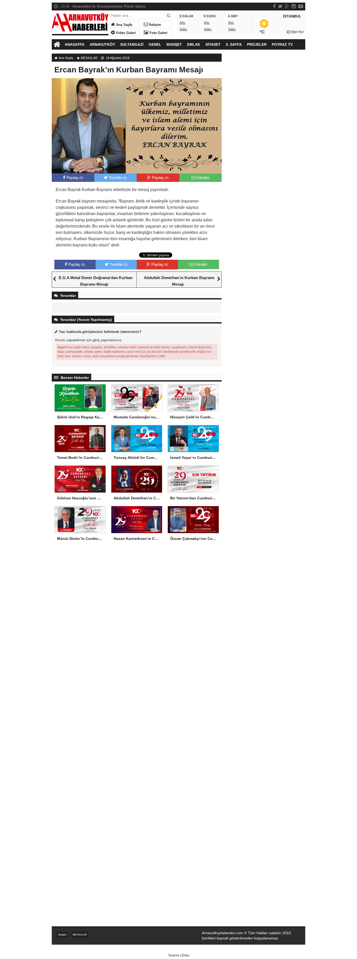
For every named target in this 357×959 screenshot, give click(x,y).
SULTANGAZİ (131, 44)
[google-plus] (287, 6)
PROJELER (257, 44)
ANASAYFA (74, 44)
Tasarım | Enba (178, 955)
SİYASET (213, 44)
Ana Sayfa (123, 25)
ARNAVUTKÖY (102, 44)
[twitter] (280, 6)
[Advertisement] (266, 142)
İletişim (154, 25)
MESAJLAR (89, 58)
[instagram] (294, 6)
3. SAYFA (234, 44)
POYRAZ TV (282, 44)
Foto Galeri (158, 33)
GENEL (155, 44)
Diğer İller (296, 32)
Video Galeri (125, 33)
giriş (96, 340)
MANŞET (174, 44)
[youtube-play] (300, 6)
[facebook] (274, 6)
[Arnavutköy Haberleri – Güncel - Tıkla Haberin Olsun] (80, 23)
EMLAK (193, 44)
